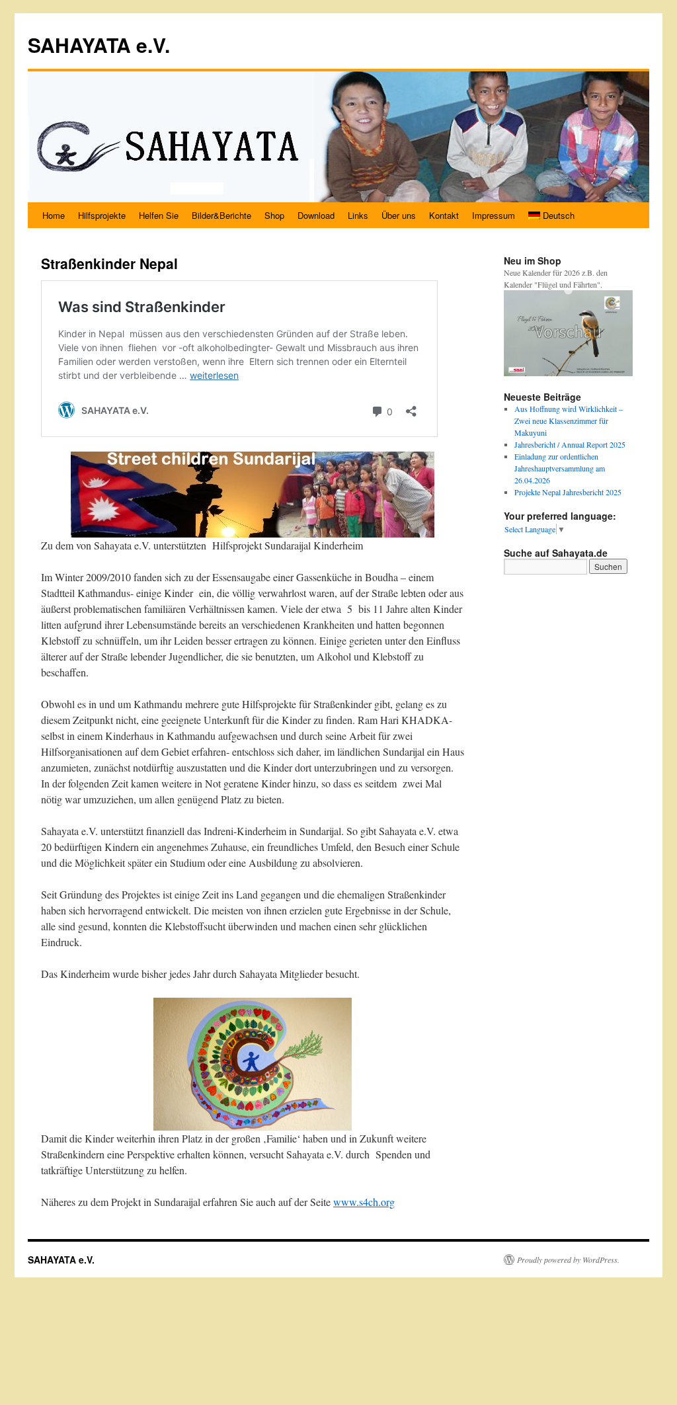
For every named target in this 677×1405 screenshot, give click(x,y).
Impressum (493, 215)
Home (53, 215)
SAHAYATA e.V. (99, 44)
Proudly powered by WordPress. (568, 1259)
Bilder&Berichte (221, 215)
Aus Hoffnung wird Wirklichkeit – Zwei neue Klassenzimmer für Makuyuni (568, 420)
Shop (274, 215)
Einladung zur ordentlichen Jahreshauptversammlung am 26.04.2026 (559, 468)
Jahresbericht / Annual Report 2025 (569, 444)
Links (358, 215)
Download (316, 215)
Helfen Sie (159, 215)
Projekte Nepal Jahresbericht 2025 (567, 492)
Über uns (398, 215)
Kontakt (444, 215)
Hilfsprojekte (102, 215)
